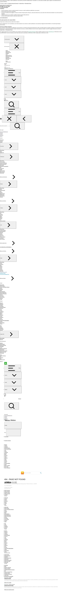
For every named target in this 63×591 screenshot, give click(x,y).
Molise (5, 454)
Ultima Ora (6, 497)
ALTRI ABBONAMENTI (4, 17)
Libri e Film (2, 235)
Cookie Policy (21, 3)
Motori (1, 290)
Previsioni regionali (7, 440)
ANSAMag (6, 526)
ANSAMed (7, 53)
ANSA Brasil (7, 57)
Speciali (1, 330)
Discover (1, 339)
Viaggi (1, 299)
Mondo (5, 502)
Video (5, 99)
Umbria (1, 321)
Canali (6, 382)
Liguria (1, 310)
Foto (5, 98)
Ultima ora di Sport (3, 278)
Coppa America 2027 (3, 272)
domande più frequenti (31, 31)
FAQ (0, 356)
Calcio (1, 263)
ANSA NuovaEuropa (9, 55)
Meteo (5, 566)
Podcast (5, 525)
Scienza (1, 294)
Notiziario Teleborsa (3, 355)
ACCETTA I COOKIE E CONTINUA (6, 26)
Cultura (5, 503)
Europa (1, 192)
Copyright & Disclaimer (8, 574)
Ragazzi (1, 234)
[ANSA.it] (8, 482)
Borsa (1, 151)
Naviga (6, 425)
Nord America (2, 195)
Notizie (5, 464)
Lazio (1, 309)
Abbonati (5, 63)
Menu (19, 72)
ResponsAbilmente (3, 292)
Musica (1, 217)
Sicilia (1, 318)
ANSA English (8, 51)
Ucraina (5, 417)
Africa (1, 189)
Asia (0, 191)
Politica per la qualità (7, 582)
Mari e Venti (6, 466)
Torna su (13, 482)
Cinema (1, 214)
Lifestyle (1, 289)
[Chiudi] (9, 118)
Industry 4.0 (2, 152)
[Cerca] (11, 104)
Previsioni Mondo (7, 463)
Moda (1, 216)
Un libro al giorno (3, 230)
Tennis (1, 267)
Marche (1, 312)
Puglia (1, 316)
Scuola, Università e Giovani (4, 287)
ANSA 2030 (6, 507)
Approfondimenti (2, 231)
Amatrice (5, 416)
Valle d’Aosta (2, 322)
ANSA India (7, 59)
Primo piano (6, 436)
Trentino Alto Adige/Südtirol (4, 320)
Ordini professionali (3, 164)
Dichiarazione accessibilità (8, 576)
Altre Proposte (2, 239)
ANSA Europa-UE (8, 52)
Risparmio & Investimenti (4, 166)
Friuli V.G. (1, 308)
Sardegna (1, 317)
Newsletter (1, 357)
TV (0, 219)
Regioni (6, 94)
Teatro (1, 218)
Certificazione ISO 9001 (7, 578)
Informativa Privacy (28, 3)
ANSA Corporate (2, 359)
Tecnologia (6, 518)
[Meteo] (22, 473)
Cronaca (5, 498)
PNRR (1, 169)
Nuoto (1, 268)
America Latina (2, 190)
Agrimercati (2, 168)
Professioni (2, 156)
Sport (5, 504)
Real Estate (2, 165)
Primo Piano (2, 150)
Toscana (1, 319)
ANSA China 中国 (8, 58)
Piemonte (5, 455)
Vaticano (1, 298)
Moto (1, 265)
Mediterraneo (2, 194)
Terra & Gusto (6, 519)
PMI (0, 167)
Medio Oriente (2, 193)
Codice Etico (6, 575)
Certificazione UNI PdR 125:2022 (8, 585)
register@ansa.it (51, 31)
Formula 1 (1, 264)
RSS (0, 358)
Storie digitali (2, 338)
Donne (1, 288)
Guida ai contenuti (7, 568)
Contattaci (6, 494)
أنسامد (7, 54)
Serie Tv (1, 215)
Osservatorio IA (2, 291)
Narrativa (1, 232)
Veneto (1, 323)
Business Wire (2, 170)
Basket (1, 266)
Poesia (1, 233)
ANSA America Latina (9, 56)
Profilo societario (7, 491)
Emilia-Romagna (3, 307)
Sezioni (6, 375)
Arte (0, 213)
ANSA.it (7, 50)
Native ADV (2, 334)
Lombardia (2, 311)
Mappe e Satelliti (7, 465)
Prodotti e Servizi (7, 492)
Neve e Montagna (7, 467)
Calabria (1, 305)
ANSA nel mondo (7, 493)
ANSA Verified (6, 508)
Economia (2, 146)
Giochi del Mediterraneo (8, 415)
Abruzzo (5, 444)
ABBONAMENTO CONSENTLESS (6, 5)
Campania (1, 306)
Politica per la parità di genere (9, 589)
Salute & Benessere (3, 293)
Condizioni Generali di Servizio (13, 3)
